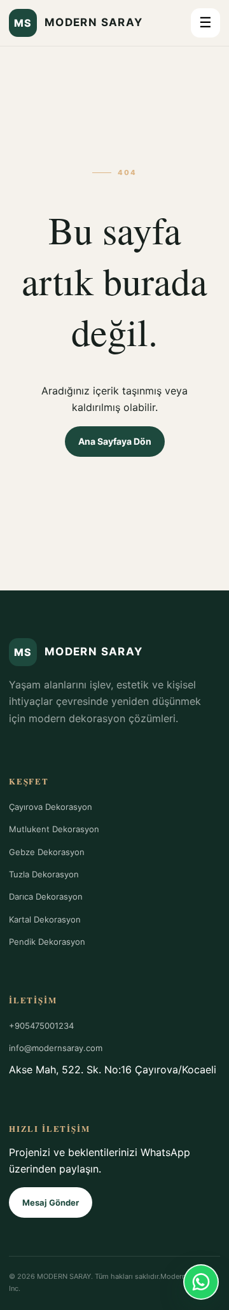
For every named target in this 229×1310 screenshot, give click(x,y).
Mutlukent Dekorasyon (54, 829)
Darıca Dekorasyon (46, 896)
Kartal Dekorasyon (45, 919)
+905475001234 (41, 1026)
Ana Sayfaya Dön (114, 441)
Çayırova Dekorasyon (50, 807)
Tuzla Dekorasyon (44, 874)
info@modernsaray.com (55, 1048)
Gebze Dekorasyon (47, 852)
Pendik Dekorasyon (47, 942)
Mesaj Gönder (50, 1202)
